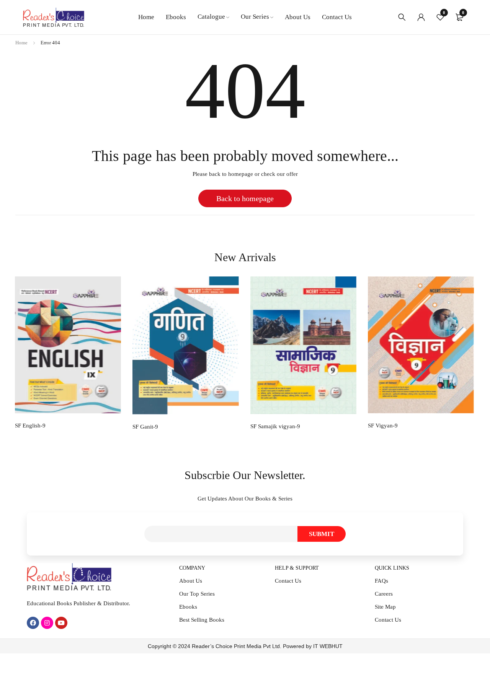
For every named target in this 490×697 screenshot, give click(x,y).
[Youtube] (61, 623)
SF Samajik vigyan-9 (275, 426)
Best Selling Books (201, 620)
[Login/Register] (421, 17)
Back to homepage (245, 198)
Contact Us (288, 581)
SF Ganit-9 (145, 427)
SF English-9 (30, 425)
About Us (190, 581)
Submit (321, 534)
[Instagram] (47, 623)
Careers (384, 594)
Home (21, 42)
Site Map (385, 607)
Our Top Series (197, 594)
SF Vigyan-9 (383, 425)
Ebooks (188, 607)
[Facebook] (33, 623)
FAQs (381, 581)
